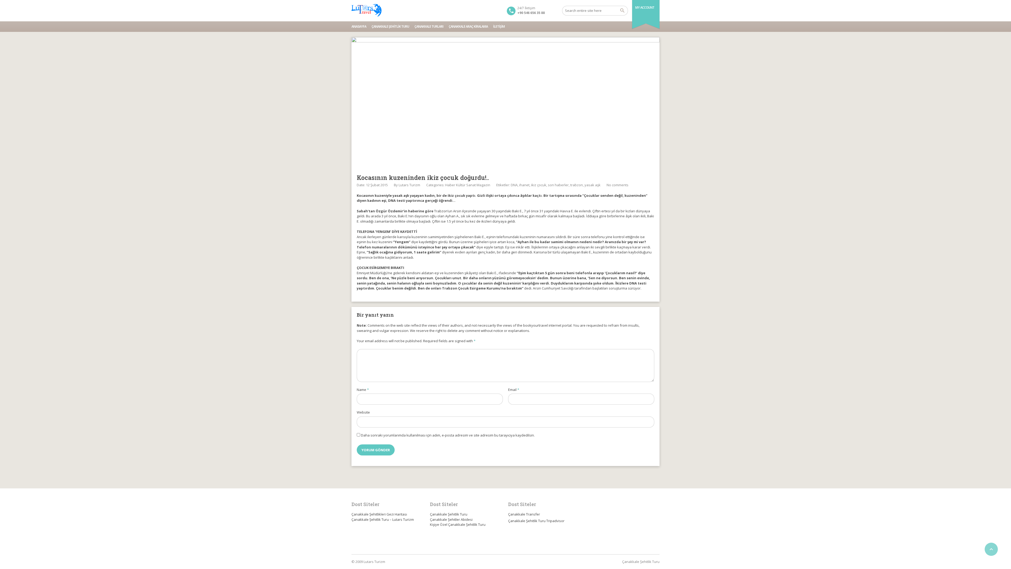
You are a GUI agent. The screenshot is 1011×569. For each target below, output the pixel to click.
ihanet (524, 185)
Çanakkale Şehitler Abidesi (451, 519)
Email (513, 389)
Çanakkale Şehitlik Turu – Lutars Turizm (382, 519)
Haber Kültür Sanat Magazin (467, 185)
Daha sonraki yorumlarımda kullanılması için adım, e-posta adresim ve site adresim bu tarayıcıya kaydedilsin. (448, 435)
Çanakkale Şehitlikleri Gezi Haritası (379, 514)
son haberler (558, 185)
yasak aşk (592, 185)
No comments (617, 185)
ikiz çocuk (538, 185)
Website (363, 412)
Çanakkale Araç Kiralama (468, 26)
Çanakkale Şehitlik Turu (390, 26)
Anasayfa (358, 26)
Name (363, 389)
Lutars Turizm (409, 185)
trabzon (576, 185)
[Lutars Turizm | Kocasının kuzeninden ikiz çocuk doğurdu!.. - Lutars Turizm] (366, 10)
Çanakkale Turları (428, 26)
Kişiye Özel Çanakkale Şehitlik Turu (457, 524)
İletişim (499, 26)
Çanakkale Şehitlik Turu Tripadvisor (536, 520)
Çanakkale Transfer (524, 514)
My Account (645, 7)
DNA (514, 185)
